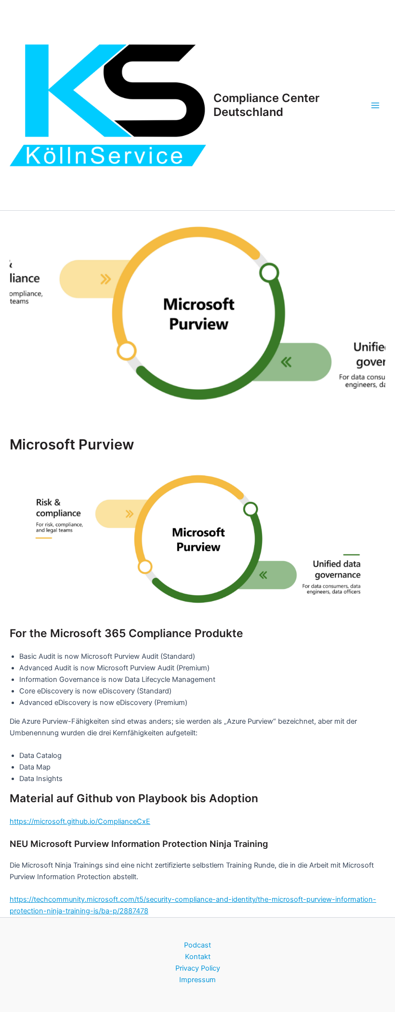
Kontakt (198, 956)
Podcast (197, 945)
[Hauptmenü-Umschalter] (375, 105)
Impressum (197, 979)
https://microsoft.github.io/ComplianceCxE (80, 821)
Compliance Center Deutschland (266, 104)
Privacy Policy (197, 968)
